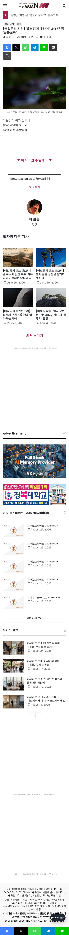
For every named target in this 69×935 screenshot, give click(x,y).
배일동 (7, 36)
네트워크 (33, 913)
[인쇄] (7, 56)
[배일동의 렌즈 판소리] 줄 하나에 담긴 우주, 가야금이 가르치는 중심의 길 (18, 274)
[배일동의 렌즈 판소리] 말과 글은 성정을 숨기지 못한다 (50, 274)
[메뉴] (5, 7)
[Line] (44, 47)
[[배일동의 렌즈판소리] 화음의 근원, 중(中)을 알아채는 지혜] (18, 297)
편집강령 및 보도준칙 (51, 913)
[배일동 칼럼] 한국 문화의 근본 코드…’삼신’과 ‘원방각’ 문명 (51, 314)
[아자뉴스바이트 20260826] (13, 548)
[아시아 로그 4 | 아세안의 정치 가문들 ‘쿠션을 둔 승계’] (13, 648)
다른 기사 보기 (34, 617)
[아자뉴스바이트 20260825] (13, 566)
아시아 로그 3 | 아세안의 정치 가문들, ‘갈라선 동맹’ (43, 663)
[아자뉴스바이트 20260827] (13, 530)
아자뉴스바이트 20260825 (42, 561)
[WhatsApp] (25, 47)
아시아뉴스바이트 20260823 (43, 597)
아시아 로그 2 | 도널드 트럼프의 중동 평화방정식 (44, 681)
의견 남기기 (34, 335)
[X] (16, 47)
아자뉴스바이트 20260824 (42, 579)
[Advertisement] (34, 385)
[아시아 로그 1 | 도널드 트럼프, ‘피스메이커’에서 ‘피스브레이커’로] (13, 701)
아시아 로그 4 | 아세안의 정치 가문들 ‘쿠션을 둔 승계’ (43, 645)
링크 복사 (34, 186)
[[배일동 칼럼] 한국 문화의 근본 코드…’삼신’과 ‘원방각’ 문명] (51, 297)
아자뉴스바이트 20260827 (42, 525)
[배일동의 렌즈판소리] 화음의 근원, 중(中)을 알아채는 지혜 (17, 314)
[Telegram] (35, 47)
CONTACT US (49, 916)
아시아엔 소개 (10, 913)
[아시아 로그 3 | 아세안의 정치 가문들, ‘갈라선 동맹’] (13, 666)
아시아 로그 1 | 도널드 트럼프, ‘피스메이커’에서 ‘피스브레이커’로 (46, 699)
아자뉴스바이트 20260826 (42, 543)
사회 (19, 24)
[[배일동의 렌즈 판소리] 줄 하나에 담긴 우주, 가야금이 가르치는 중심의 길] (18, 257)
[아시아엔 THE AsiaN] (34, 5)
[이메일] (53, 47)
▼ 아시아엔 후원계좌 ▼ (34, 160)
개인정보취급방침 (30, 916)
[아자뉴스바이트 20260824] (13, 584)
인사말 (23, 913)
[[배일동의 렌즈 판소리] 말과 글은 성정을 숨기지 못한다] (51, 257)
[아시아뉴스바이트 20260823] (13, 602)
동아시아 (9, 24)
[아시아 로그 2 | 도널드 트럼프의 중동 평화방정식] (13, 683)
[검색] (64, 7)
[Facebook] (7, 47)
